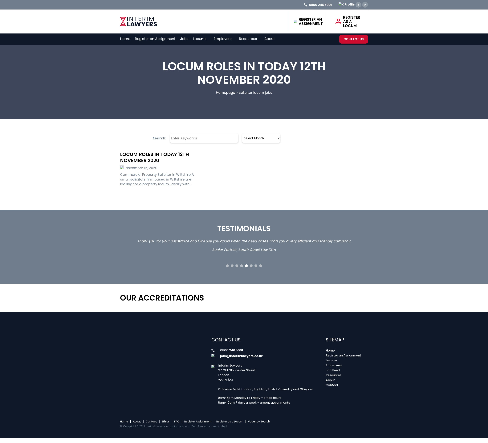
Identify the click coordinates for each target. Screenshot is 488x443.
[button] (227, 265)
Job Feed (333, 370)
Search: (159, 138)
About (269, 38)
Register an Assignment (311, 21)
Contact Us (354, 39)
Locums (199, 38)
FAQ (177, 421)
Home (125, 38)
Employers (223, 38)
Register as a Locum (351, 21)
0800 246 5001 (231, 350)
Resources (248, 38)
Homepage (225, 92)
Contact (332, 385)
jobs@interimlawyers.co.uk (241, 356)
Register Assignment (198, 421)
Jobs (184, 38)
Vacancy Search (259, 421)
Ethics (165, 421)
